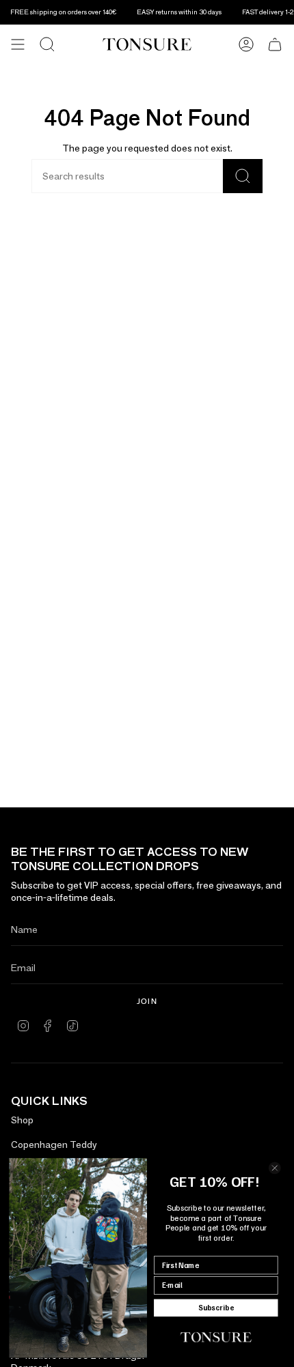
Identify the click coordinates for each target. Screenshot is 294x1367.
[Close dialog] (274, 1168)
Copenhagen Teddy (54, 1144)
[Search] (47, 44)
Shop (22, 1120)
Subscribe (216, 1308)
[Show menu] (17, 44)
